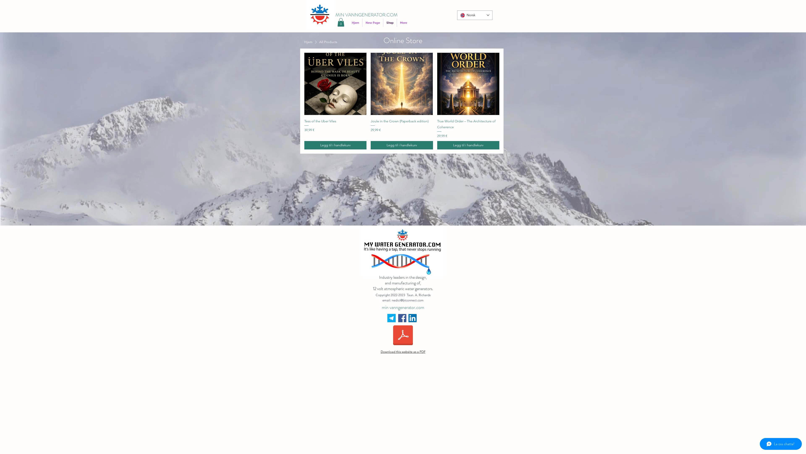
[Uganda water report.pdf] (403, 336)
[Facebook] (402, 318)
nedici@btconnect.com (408, 300)
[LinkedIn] (412, 318)
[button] (340, 22)
